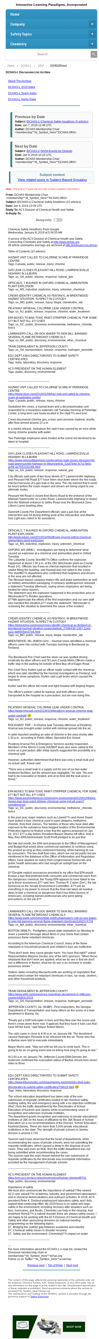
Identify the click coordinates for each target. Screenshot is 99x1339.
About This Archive (19, 81)
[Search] (94, 54)
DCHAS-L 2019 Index (21, 87)
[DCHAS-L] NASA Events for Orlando (49, 151)
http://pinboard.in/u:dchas (81, 245)
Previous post (35, 1265)
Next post (72, 1265)
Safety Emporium (39, 1296)
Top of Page (55, 1265)
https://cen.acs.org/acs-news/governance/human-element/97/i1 (47, 1177)
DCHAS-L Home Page (22, 99)
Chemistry (18, 44)
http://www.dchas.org (66, 242)
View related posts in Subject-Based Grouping (52, 180)
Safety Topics (21, 34)
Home (15, 14)
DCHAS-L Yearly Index (22, 93)
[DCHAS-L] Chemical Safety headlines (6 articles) (57, 121)
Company (17, 24)
